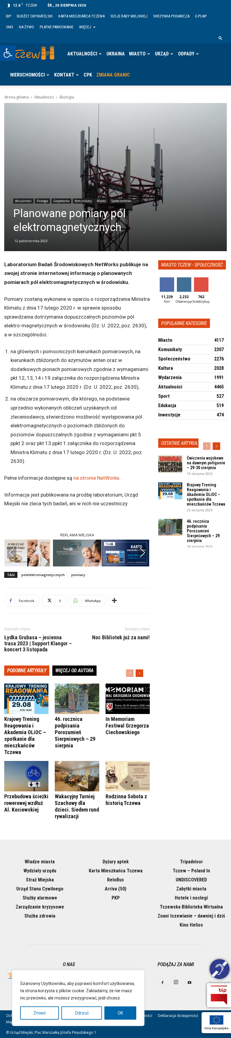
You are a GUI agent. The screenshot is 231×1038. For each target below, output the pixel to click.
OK (120, 1013)
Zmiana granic (113, 75)
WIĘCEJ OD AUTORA (74, 670)
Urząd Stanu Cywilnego (39, 889)
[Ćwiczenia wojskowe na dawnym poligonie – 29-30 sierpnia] (170, 464)
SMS (9, 27)
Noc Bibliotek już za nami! (121, 637)
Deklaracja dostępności (178, 1015)
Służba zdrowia (39, 916)
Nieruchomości (27, 75)
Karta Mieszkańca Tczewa (81, 16)
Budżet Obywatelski (35, 16)
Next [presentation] (142, 553)
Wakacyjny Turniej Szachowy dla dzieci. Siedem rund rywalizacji (77, 806)
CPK (88, 75)
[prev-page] (130, 673)
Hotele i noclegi (191, 898)
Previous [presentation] (11, 553)
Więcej (85, 27)
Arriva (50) (115, 889)
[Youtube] (189, 983)
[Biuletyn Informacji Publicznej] (219, 995)
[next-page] (139, 673)
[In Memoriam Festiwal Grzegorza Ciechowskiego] (128, 699)
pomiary (78, 574)
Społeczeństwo (121, 201)
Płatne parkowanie (56, 27)
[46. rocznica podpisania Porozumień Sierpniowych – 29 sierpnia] (77, 699)
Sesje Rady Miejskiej (128, 16)
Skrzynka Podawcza (171, 16)
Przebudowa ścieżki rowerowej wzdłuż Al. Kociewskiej (26, 803)
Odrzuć (82, 1013)
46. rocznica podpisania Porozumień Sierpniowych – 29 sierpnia (75, 732)
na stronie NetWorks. (97, 478)
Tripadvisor (191, 862)
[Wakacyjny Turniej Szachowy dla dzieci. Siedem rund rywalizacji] (77, 776)
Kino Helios (191, 925)
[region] (78, 998)
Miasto (137, 54)
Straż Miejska (40, 880)
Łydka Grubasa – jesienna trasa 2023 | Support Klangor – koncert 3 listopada (38, 643)
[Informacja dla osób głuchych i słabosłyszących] (219, 970)
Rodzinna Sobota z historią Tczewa (126, 799)
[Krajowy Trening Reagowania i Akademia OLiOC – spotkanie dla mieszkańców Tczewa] (26, 699)
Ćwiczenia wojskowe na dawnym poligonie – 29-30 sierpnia (206, 463)
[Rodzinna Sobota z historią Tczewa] (128, 776)
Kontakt (64, 75)
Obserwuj (184, 279)
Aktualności (82, 54)
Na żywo (26, 27)
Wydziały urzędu (39, 871)
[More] (114, 601)
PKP (116, 898)
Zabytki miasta (191, 889)
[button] (8, 53)
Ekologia (42, 201)
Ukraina (115, 54)
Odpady (186, 54)
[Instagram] (176, 982)
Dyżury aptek (116, 862)
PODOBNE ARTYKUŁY (26, 670)
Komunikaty (83, 201)
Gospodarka (61, 201)
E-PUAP (201, 16)
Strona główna (16, 97)
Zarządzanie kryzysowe (40, 907)
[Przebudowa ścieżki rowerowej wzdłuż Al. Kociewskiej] (26, 776)
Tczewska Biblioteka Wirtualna (191, 907)
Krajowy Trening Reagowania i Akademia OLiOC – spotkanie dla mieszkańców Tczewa (25, 735)
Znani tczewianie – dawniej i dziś (191, 916)
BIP (8, 16)
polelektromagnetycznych (43, 574)
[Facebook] (162, 983)
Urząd (162, 54)
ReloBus (115, 880)
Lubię (167, 279)
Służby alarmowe (40, 898)
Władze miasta (40, 862)
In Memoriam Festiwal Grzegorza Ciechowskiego (127, 725)
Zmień (39, 1013)
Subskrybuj (203, 279)
